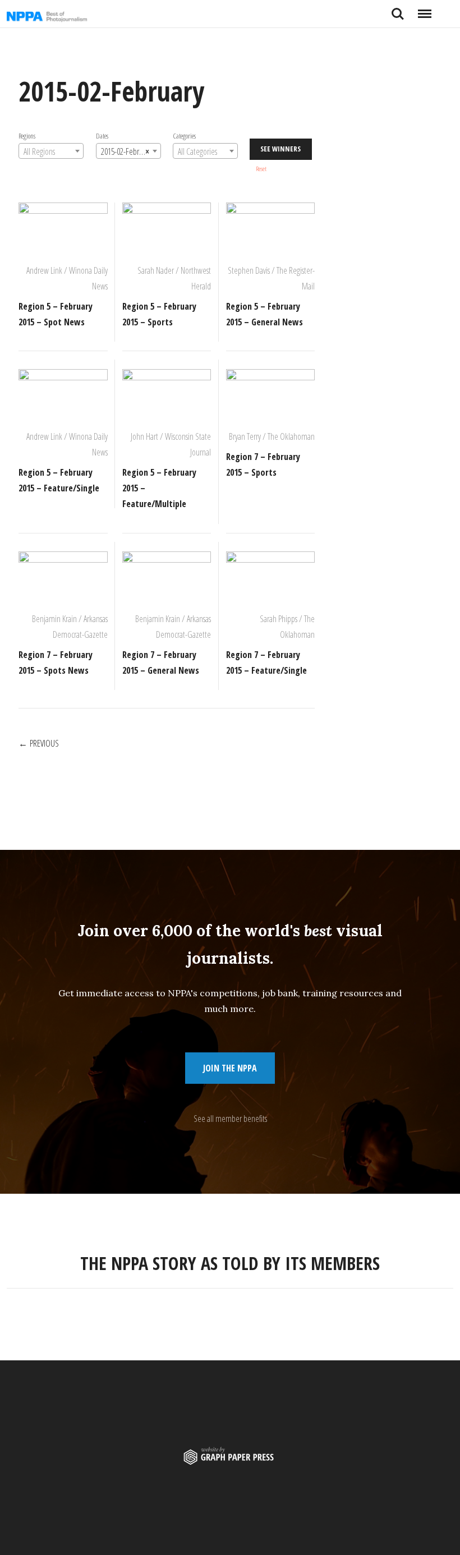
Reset (261, 168)
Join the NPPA (230, 1068)
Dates (101, 136)
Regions (27, 136)
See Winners (280, 149)
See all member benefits (230, 1118)
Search (397, 9)
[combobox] (51, 151)
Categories (183, 136)
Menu (424, 9)
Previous (44, 743)
